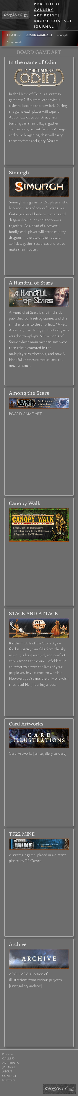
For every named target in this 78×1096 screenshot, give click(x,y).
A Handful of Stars (31, 282)
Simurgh (19, 172)
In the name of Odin (32, 62)
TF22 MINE (22, 833)
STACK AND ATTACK (33, 613)
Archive (17, 944)
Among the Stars (29, 392)
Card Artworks (26, 723)
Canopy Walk (25, 503)
